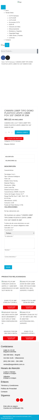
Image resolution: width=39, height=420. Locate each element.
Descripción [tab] (9, 156)
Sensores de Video (14, 26)
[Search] (37, 51)
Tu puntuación (9, 230)
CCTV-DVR (12, 18)
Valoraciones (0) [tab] (10, 160)
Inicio (7, 10)
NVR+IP (11, 24)
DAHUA (12, 144)
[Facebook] (3, 57)
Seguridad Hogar (14, 33)
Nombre (7, 250)
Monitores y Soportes (15, 31)
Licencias (12, 37)
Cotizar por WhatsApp (14, 138)
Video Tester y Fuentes (16, 35)
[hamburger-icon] (3, 7)
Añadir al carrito (22, 132)
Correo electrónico (10, 256)
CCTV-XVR (12, 20)
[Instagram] (7, 57)
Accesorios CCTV (14, 22)
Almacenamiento (14, 29)
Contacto (8, 40)
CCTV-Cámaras (14, 16)
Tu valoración (9, 236)
